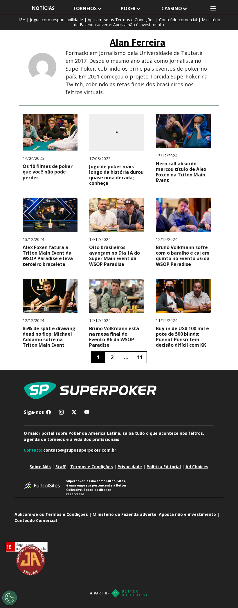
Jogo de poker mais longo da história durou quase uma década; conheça (116, 175)
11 (140, 357)
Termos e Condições (91, 466)
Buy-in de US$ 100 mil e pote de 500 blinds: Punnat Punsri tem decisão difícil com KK (182, 337)
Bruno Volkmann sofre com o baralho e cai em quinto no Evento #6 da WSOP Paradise (183, 256)
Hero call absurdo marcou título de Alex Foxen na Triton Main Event (181, 172)
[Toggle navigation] (213, 9)
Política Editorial (164, 466)
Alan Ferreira (137, 42)
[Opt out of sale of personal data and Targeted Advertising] (9, 598)
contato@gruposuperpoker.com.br (79, 450)
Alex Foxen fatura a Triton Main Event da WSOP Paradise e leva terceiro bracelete (48, 256)
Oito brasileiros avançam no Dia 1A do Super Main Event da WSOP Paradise (114, 256)
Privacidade (130, 466)
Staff (60, 466)
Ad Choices (196, 466)
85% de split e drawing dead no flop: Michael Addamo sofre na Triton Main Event (49, 337)
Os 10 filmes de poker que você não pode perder (48, 172)
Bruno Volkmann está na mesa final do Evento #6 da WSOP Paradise (114, 337)
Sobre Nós (40, 466)
